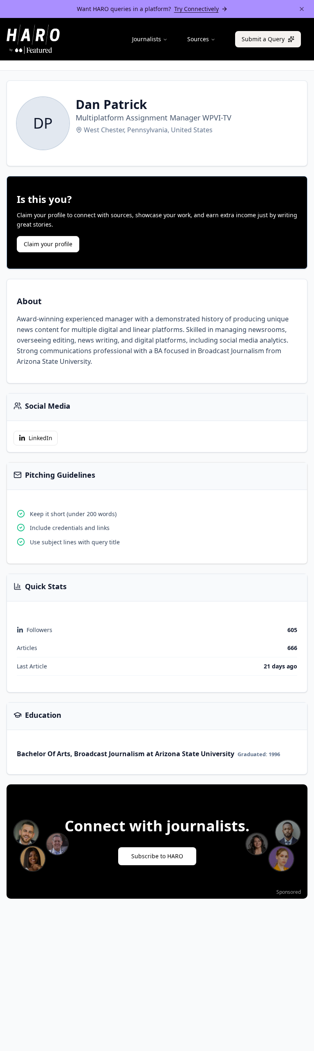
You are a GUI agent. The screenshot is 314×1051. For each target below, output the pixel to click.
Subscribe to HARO (157, 856)
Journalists (146, 39)
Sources (198, 39)
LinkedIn (40, 438)
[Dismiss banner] (302, 9)
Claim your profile (48, 244)
